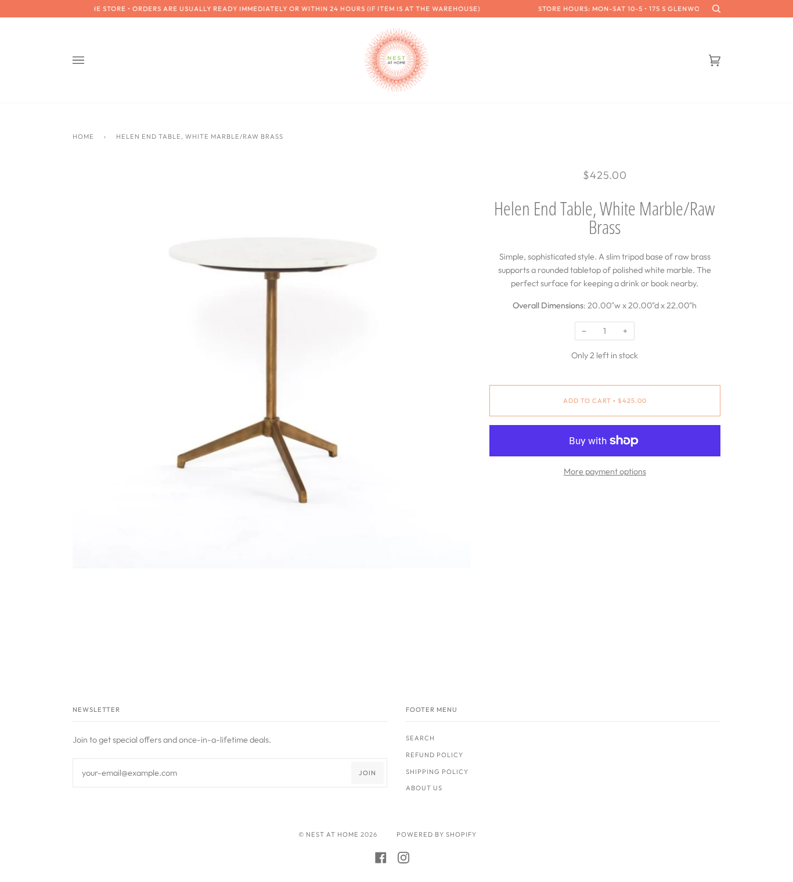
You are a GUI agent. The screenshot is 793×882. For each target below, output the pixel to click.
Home (83, 136)
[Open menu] (90, 60)
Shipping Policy (437, 772)
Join (367, 773)
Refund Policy (434, 755)
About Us (424, 788)
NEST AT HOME (332, 834)
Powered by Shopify (436, 834)
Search (420, 738)
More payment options (605, 471)
